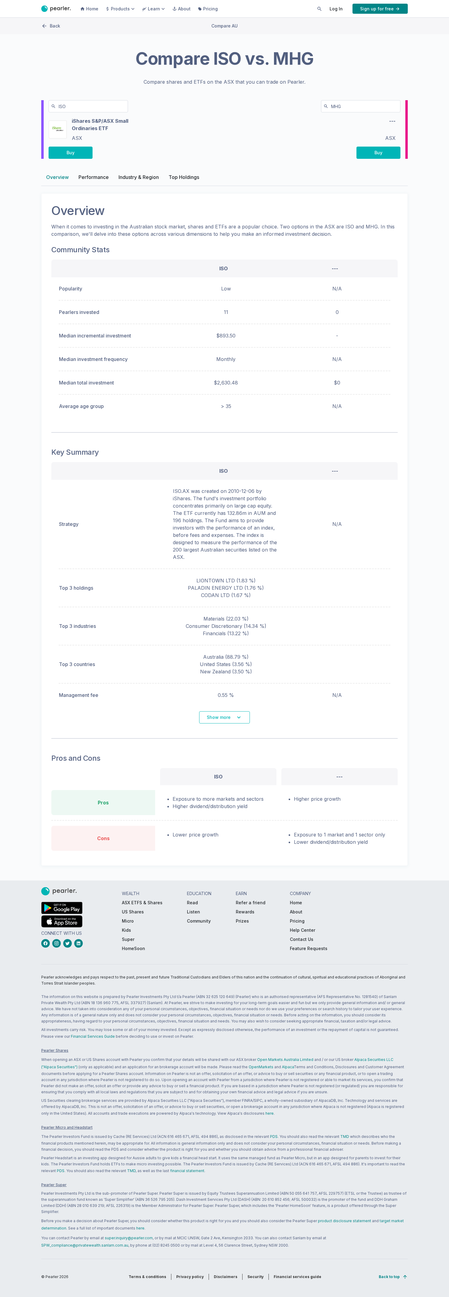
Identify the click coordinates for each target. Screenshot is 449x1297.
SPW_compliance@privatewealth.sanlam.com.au (84, 1245)
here (269, 1113)
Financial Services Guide (93, 1036)
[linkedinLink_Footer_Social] (79, 943)
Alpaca (288, 1067)
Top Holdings (184, 177)
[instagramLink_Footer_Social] (57, 943)
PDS (274, 1136)
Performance (93, 177)
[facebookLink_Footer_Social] (46, 943)
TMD (344, 1136)
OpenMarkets (261, 1067)
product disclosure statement (344, 1221)
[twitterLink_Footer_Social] (68, 943)
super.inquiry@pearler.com (129, 1238)
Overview (57, 177)
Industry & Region (139, 177)
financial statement (187, 1170)
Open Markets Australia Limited (285, 1059)
